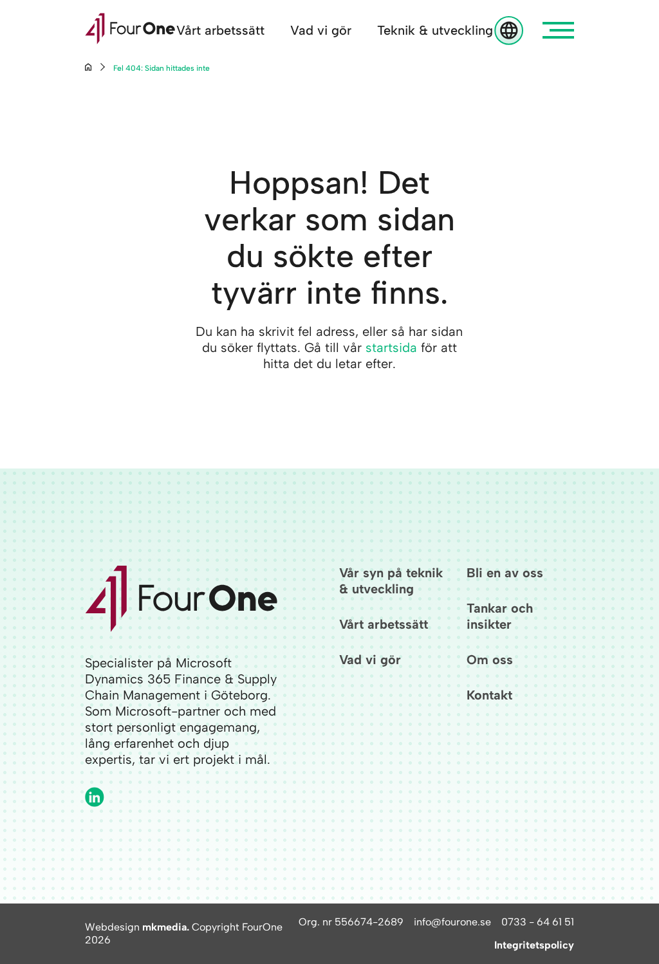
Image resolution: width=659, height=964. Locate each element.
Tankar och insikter (500, 616)
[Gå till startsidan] (130, 30)
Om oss (490, 659)
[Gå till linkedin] (94, 797)
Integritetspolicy (534, 945)
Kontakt (489, 695)
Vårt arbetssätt (220, 30)
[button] (558, 30)
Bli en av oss (505, 572)
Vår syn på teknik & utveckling (391, 581)
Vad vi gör (320, 30)
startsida (391, 347)
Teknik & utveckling (435, 30)
